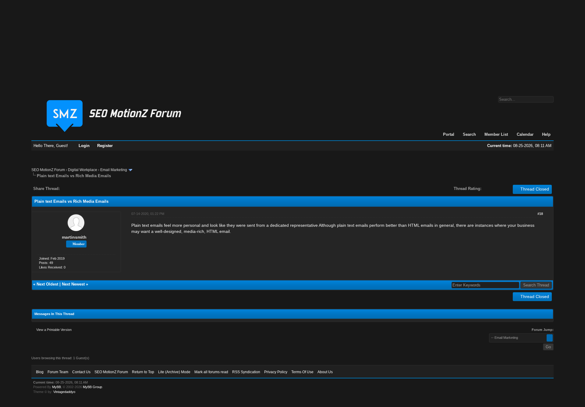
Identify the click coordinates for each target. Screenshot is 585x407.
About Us (325, 372)
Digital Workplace (82, 170)
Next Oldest (47, 284)
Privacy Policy (275, 372)
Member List (496, 134)
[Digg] (74, 188)
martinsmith (74, 237)
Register (105, 145)
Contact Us (81, 372)
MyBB (56, 387)
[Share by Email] (93, 188)
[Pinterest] (89, 188)
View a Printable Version (54, 330)
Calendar (525, 134)
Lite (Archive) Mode (174, 372)
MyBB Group (92, 387)
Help (546, 134)
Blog (40, 372)
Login (84, 145)
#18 (540, 214)
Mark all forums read (211, 372)
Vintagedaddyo (64, 392)
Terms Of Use (302, 372)
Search (469, 134)
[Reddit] (82, 188)
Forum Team (58, 372)
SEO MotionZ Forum (48, 170)
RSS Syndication (246, 372)
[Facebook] (65, 188)
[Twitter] (69, 188)
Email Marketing (113, 170)
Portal (448, 134)
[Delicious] (78, 188)
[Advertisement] (292, 45)
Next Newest (73, 284)
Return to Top (143, 372)
